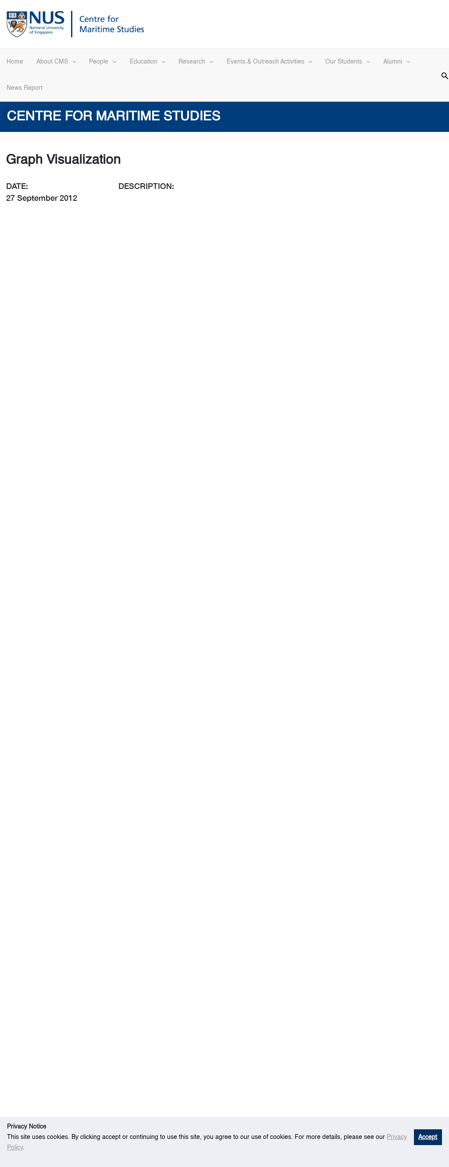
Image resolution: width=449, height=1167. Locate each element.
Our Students (343, 62)
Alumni (392, 62)
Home (15, 62)
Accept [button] (427, 1137)
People (98, 62)
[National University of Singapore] (35, 23)
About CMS (52, 62)
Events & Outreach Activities (265, 62)
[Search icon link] (445, 74)
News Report (25, 88)
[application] (72, 62)
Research (191, 62)
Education (143, 62)
